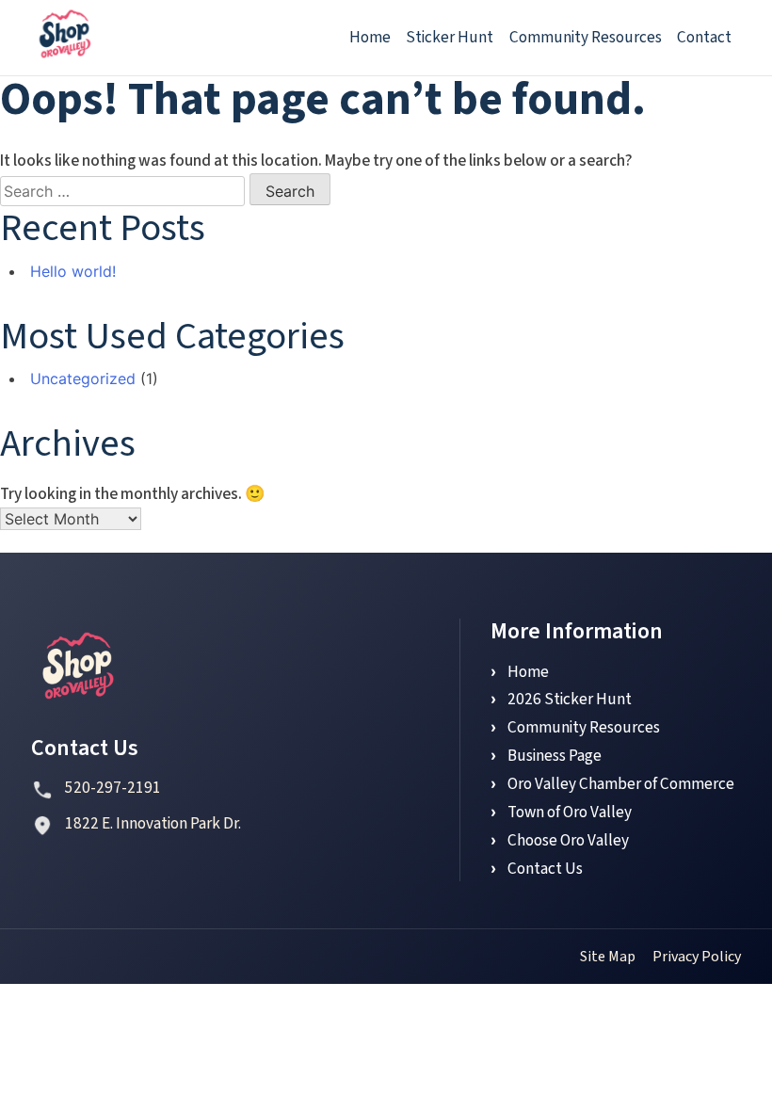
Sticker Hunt (449, 37)
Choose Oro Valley (568, 840)
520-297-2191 (113, 788)
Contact (704, 37)
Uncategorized (83, 378)
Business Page (554, 755)
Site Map (607, 956)
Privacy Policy (696, 956)
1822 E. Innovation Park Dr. (153, 824)
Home (370, 37)
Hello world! (73, 271)
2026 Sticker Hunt (569, 699)
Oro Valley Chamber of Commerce (620, 784)
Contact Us (545, 868)
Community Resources (585, 37)
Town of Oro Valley (569, 812)
